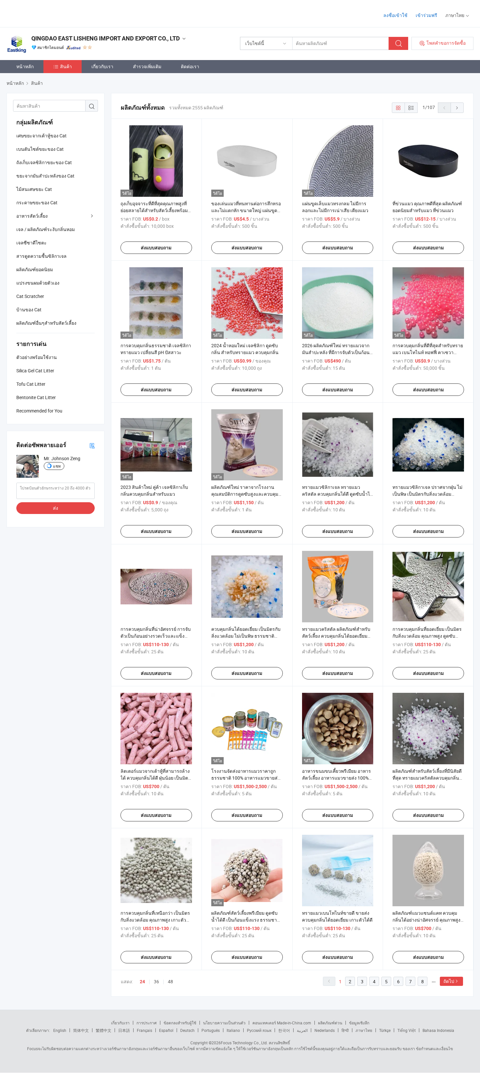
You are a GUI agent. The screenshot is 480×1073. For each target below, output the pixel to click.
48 (170, 981)
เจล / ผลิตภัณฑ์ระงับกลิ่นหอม (45, 229)
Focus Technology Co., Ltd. (244, 1042)
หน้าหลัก (25, 66)
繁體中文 (103, 1030)
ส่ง (55, 508)
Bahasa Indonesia (438, 1030)
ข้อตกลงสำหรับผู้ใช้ (180, 1022)
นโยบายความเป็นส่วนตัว (224, 1022)
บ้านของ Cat (28, 309)
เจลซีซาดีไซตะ (31, 243)
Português (210, 1030)
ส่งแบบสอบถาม (156, 247)
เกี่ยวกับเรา (102, 66)
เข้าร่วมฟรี (426, 15)
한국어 (284, 1030)
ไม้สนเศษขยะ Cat (34, 189)
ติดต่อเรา (190, 66)
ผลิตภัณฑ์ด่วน (330, 1022)
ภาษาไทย (364, 1030)
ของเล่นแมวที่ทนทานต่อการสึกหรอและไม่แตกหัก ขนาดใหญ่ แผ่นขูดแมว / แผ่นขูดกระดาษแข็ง (246, 210)
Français (144, 1030)
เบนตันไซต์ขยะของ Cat (40, 149)
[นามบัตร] (92, 445)
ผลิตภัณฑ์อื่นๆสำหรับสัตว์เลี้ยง (46, 323)
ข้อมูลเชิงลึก (359, 1022)
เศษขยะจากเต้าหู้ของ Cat (41, 135)
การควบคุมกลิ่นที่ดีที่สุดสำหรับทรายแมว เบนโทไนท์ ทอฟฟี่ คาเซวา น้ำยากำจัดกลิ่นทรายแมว (427, 352)
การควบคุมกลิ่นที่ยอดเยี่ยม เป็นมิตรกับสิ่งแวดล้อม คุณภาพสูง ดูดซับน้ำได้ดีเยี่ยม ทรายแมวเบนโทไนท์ (427, 636)
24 (142, 981)
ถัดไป (448, 981)
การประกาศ (146, 1022)
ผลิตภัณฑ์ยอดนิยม (34, 269)
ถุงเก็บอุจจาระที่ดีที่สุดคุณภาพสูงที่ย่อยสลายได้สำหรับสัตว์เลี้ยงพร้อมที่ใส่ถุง (155, 210)
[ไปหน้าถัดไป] (457, 108)
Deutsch (187, 1030)
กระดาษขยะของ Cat (36, 202)
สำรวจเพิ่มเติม (147, 66)
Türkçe (385, 1030)
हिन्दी (345, 1030)
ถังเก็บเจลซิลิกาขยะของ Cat (44, 162)
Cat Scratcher (30, 296)
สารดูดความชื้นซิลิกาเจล (41, 256)
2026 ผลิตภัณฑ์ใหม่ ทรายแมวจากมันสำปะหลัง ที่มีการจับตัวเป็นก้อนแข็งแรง (336, 352)
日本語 (124, 1030)
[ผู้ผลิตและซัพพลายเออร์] (48, 13)
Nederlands (324, 1030)
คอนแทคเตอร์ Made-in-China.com (281, 1022)
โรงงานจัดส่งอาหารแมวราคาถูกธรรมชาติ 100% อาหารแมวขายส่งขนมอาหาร (245, 778)
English (59, 1030)
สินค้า (66, 66)
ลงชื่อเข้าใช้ (395, 15)
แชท (57, 466)
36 (156, 981)
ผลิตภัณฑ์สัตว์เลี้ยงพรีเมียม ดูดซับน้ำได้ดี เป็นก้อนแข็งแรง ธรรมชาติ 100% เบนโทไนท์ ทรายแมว (245, 920)
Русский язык (259, 1030)
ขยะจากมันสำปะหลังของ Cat (45, 176)
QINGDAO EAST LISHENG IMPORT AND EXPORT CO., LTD (105, 38)
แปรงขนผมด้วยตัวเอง (37, 283)
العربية (302, 1030)
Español (166, 1030)
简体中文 (81, 1030)
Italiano (233, 1030)
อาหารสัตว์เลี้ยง (32, 216)
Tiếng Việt (406, 1030)
